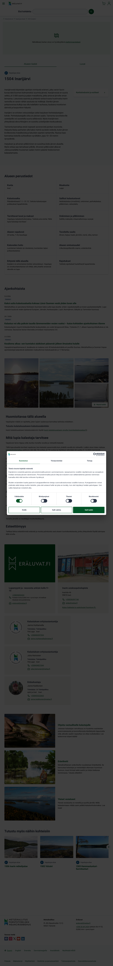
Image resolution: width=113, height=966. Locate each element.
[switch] (44, 501)
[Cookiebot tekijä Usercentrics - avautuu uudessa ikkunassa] (95, 454)
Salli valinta (56, 510)
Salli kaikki (89, 510)
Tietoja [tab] (89, 461)
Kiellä (24, 510)
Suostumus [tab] (23, 461)
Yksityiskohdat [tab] (56, 461)
